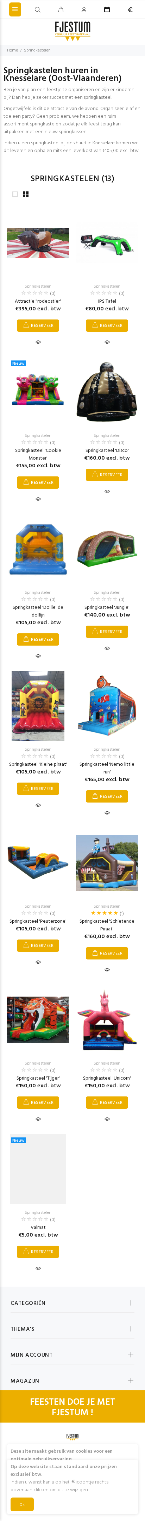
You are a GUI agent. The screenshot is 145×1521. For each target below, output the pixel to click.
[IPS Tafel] (107, 242)
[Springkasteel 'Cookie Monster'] (38, 392)
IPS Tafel (107, 301)
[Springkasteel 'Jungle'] (107, 549)
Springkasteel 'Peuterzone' (38, 921)
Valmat (38, 1228)
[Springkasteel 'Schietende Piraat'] (107, 862)
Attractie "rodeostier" (38, 301)
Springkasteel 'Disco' (107, 451)
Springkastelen (37, 50)
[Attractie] (38, 243)
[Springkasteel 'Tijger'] (38, 1020)
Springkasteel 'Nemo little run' (107, 768)
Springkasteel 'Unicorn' (107, 1078)
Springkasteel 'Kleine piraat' (38, 764)
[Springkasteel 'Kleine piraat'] (38, 706)
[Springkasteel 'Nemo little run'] (107, 706)
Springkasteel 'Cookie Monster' (38, 454)
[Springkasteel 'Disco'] (107, 392)
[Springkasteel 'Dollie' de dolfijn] (38, 549)
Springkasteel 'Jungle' (107, 608)
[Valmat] (38, 1169)
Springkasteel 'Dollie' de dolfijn (38, 611)
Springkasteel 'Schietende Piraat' (107, 925)
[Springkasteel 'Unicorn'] (107, 1020)
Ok (22, 1504)
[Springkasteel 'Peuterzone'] (38, 863)
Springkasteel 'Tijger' (38, 1078)
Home (12, 50)
